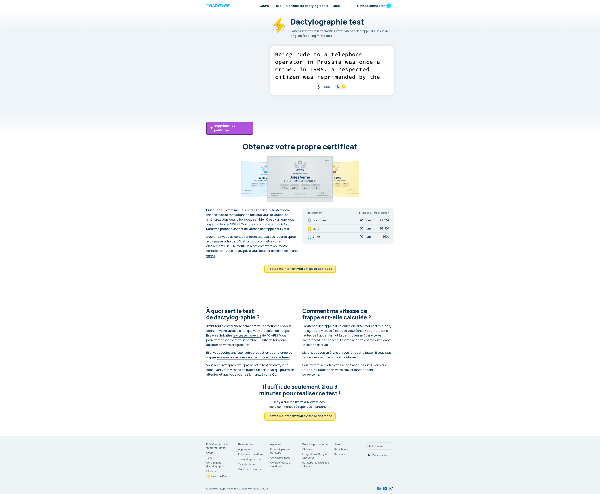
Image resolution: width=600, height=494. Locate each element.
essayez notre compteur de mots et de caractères (253, 357)
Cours (264, 6)
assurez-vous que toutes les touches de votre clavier (344, 367)
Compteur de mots (249, 469)
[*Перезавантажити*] (318, 87)
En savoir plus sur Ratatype (280, 450)
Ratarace (339, 454)
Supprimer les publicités (224, 127)
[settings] (341, 87)
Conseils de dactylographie (307, 6)
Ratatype (213, 229)
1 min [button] (315, 31)
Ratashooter (341, 449)
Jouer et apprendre (249, 459)
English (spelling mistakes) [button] (311, 36)
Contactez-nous (280, 457)
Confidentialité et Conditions (280, 464)
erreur (210, 255)
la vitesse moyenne (247, 335)
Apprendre (244, 449)
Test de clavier (247, 464)
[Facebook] (379, 488)
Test (277, 6)
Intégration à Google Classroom (314, 455)
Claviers (211, 471)
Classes (307, 449)
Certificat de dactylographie (215, 464)
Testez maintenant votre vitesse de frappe (300, 269)
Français (377, 446)
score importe (257, 210)
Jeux (336, 6)
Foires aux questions (250, 454)
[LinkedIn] (385, 488)
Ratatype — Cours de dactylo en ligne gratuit (241, 488)
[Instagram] (391, 488)
